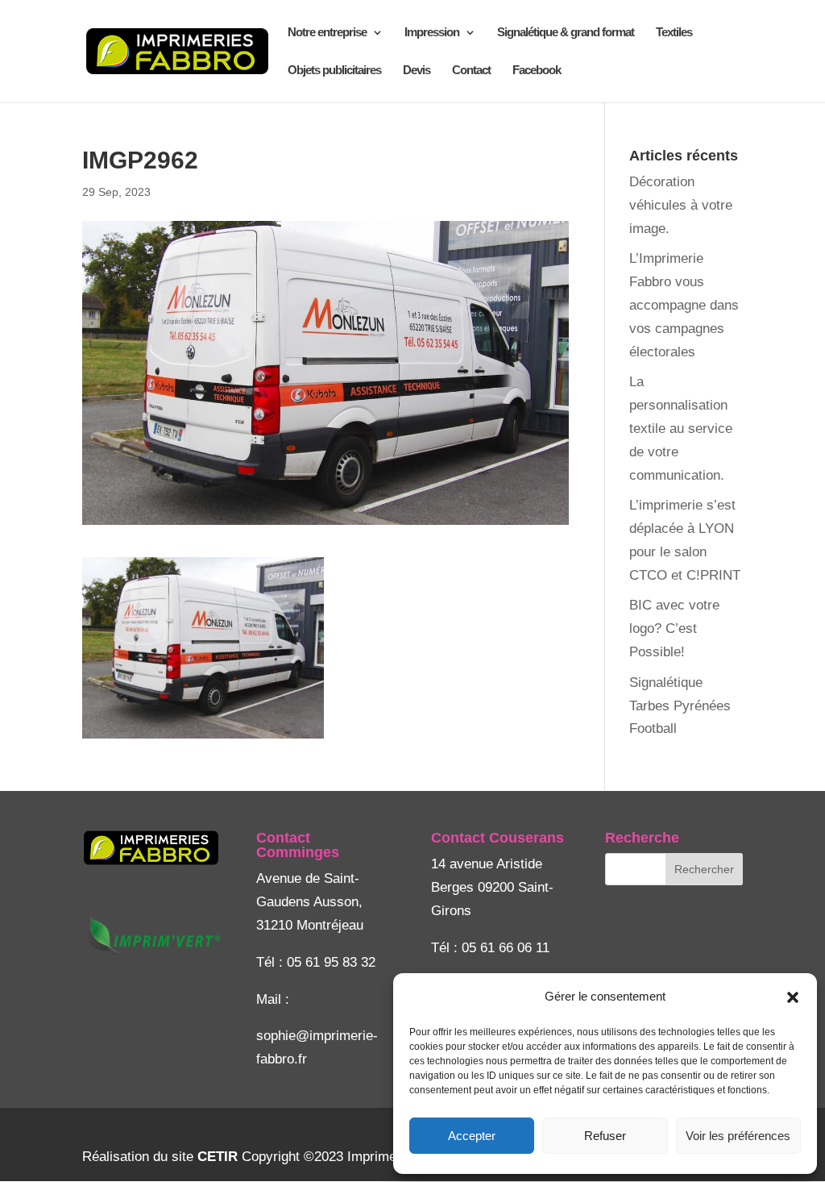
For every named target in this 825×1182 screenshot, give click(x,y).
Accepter (471, 1135)
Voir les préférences (738, 1135)
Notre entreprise (327, 33)
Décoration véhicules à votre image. (680, 205)
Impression (431, 33)
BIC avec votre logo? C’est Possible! (674, 628)
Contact (471, 71)
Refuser (605, 1135)
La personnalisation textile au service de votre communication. (680, 428)
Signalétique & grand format (565, 33)
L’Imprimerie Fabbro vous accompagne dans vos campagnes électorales (684, 305)
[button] (793, 997)
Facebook (536, 71)
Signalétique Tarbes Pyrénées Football (680, 706)
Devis (416, 71)
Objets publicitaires (334, 71)
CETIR (217, 1156)
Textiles (674, 33)
